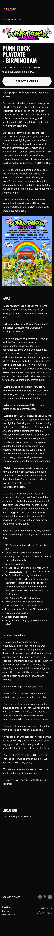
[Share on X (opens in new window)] (45, 897)
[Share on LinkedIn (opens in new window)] (50, 897)
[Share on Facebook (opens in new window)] (40, 897)
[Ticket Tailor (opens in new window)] (44, 913)
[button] (8, 911)
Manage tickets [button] (13, 19)
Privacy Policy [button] (8, 915)
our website (22, 780)
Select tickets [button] (27, 81)
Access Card (15, 571)
